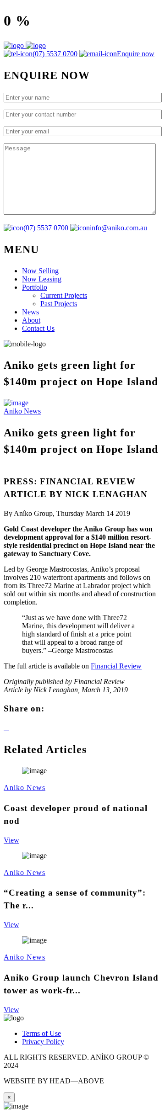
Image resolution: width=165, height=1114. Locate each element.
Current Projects (63, 295)
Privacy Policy (43, 1041)
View (11, 840)
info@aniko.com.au (118, 228)
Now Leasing (41, 279)
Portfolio (34, 287)
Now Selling (40, 271)
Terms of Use (41, 1033)
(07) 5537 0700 (55, 54)
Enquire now (135, 54)
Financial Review (116, 666)
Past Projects (58, 304)
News (30, 312)
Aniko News (22, 411)
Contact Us (38, 328)
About (31, 320)
